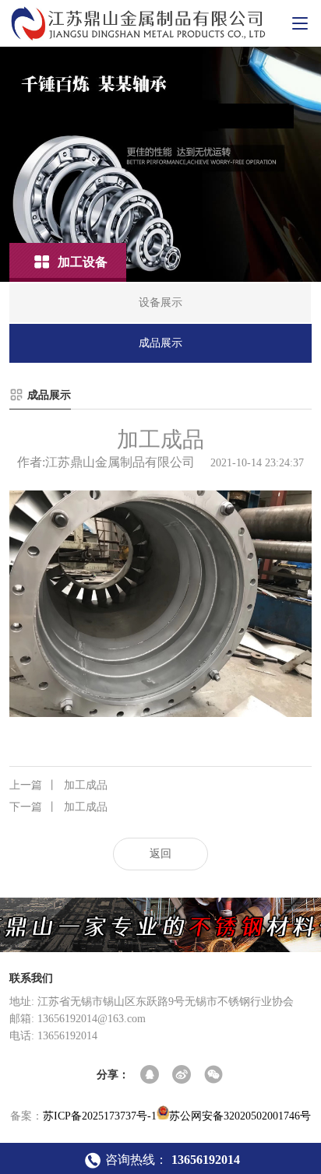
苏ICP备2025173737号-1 (100, 1116)
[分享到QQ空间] (150, 1075)
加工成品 (58, 785)
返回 (160, 853)
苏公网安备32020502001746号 (240, 1116)
